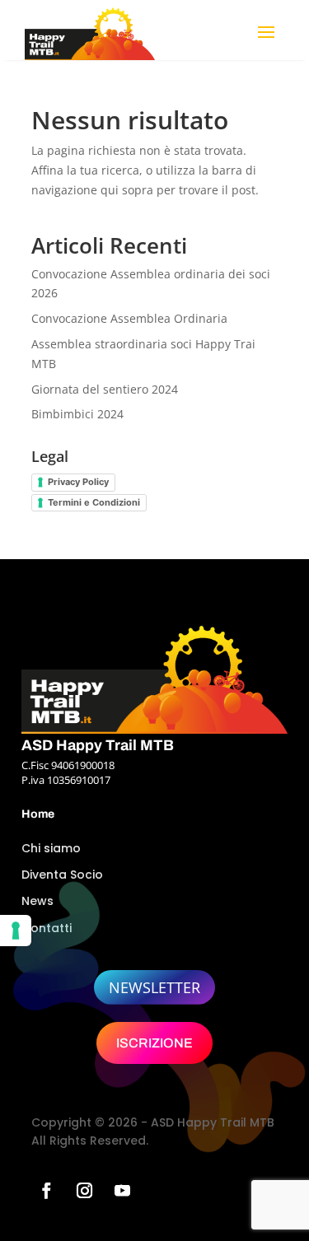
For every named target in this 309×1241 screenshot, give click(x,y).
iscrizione (154, 1043)
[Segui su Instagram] (85, 1190)
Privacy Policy (78, 482)
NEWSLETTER (154, 987)
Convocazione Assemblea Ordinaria (129, 318)
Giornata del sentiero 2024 (104, 389)
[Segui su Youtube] (122, 1190)
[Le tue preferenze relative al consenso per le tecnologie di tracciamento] (15, 930)
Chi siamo (51, 848)
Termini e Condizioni (94, 502)
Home (37, 814)
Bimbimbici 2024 (77, 414)
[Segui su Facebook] (47, 1190)
